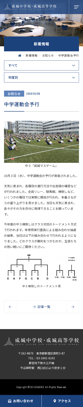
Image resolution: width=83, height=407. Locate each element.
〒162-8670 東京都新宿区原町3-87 (41, 353)
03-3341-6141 (45, 358)
